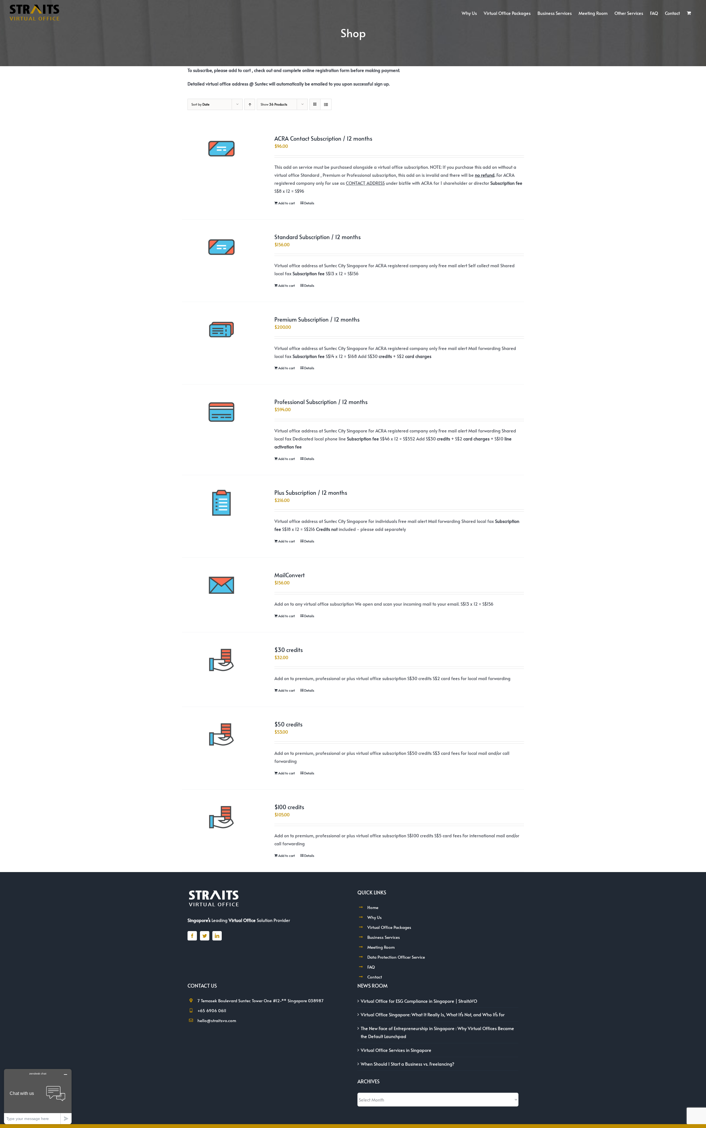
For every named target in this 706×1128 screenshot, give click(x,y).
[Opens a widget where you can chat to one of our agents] (38, 1096)
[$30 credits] (221, 660)
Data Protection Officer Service (396, 957)
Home (372, 907)
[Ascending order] (249, 104)
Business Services (383, 937)
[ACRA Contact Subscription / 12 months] (221, 148)
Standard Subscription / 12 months (317, 237)
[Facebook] (192, 935)
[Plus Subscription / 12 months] (221, 503)
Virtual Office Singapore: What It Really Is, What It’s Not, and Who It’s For (433, 1014)
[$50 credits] (221, 734)
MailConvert (289, 575)
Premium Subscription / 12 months (317, 319)
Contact (374, 977)
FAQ (371, 967)
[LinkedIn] (217, 935)
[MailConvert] (221, 585)
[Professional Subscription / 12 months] (221, 412)
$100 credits (289, 807)
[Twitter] (204, 935)
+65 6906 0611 (211, 1010)
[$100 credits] (221, 817)
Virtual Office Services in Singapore (396, 1050)
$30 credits (288, 650)
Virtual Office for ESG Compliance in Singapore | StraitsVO (419, 1001)
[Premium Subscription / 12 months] (221, 329)
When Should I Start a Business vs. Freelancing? (407, 1064)
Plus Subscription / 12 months (310, 492)
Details (309, 203)
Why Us (374, 917)
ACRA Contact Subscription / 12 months (323, 138)
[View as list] (325, 104)
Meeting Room (381, 947)
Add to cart (286, 203)
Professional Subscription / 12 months (321, 402)
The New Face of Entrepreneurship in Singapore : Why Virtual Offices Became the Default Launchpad (437, 1032)
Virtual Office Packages (389, 927)
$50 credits (288, 724)
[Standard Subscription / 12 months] (221, 247)
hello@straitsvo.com (216, 1020)
